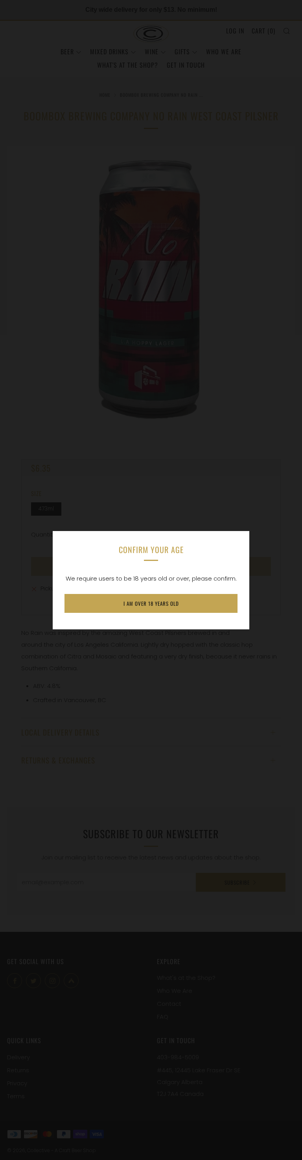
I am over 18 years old (151, 603)
